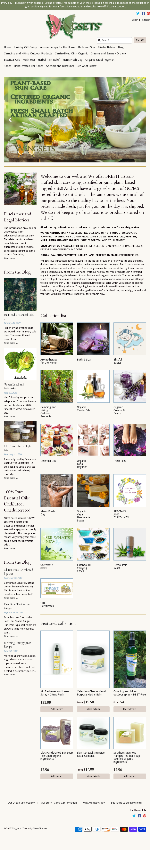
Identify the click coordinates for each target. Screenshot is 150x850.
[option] (75, 120)
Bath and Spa (86, 47)
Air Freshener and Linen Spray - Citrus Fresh (54, 693)
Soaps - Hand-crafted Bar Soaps (23, 66)
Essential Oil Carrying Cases (84, 568)
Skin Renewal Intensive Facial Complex (90, 754)
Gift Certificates (47, 604)
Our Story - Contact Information (59, 802)
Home (7, 47)
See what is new (86, 66)
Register (145, 19)
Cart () (140, 40)
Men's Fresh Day (72, 59)
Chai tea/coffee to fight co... (17, 448)
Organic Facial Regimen (99, 59)
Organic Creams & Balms (119, 410)
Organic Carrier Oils (83, 409)
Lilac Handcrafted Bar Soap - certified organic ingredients (56, 755)
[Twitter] (137, 14)
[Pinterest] (148, 14)
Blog (121, 47)
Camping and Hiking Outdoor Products (28, 53)
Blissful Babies (106, 47)
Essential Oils (12, 59)
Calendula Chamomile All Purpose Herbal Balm (91, 693)
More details (93, 709)
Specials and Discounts (60, 66)
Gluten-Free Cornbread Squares (18, 572)
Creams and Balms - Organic (108, 53)
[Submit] (99, 40)
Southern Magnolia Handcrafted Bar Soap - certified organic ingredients (127, 757)
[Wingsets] (75, 27)
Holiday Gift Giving (25, 47)
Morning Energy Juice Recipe (17, 644)
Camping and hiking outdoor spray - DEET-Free (129, 693)
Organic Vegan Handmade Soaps (83, 516)
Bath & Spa (84, 359)
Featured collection (58, 623)
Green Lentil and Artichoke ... (14, 386)
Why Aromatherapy (94, 802)
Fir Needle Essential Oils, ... (19, 317)
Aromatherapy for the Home (57, 47)
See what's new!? (46, 566)
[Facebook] (143, 14)
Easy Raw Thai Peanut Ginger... (17, 606)
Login (135, 19)
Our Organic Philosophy (21, 802)
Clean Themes (40, 828)
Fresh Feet (29, 59)
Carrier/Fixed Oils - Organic (71, 53)
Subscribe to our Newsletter (126, 802)
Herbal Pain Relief (49, 59)
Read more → (11, 258)
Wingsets (16, 828)
